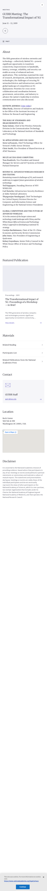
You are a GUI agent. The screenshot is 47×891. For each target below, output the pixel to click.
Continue (23, 887)
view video (25, 106)
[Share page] (5, 30)
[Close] (43, 877)
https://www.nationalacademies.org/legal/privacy (21, 881)
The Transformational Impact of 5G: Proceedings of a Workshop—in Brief (21, 302)
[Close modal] (42, 5)
